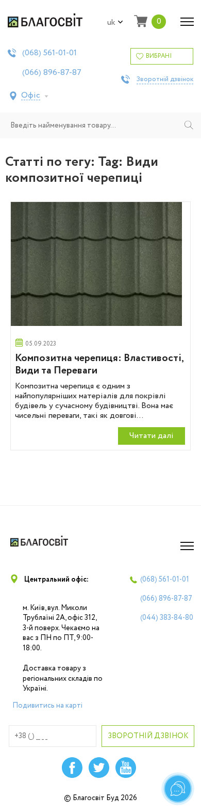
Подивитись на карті (47, 705)
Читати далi (151, 436)
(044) (166, 618)
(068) (49, 53)
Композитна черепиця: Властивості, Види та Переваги (99, 364)
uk (111, 23)
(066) (51, 73)
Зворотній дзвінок (165, 79)
